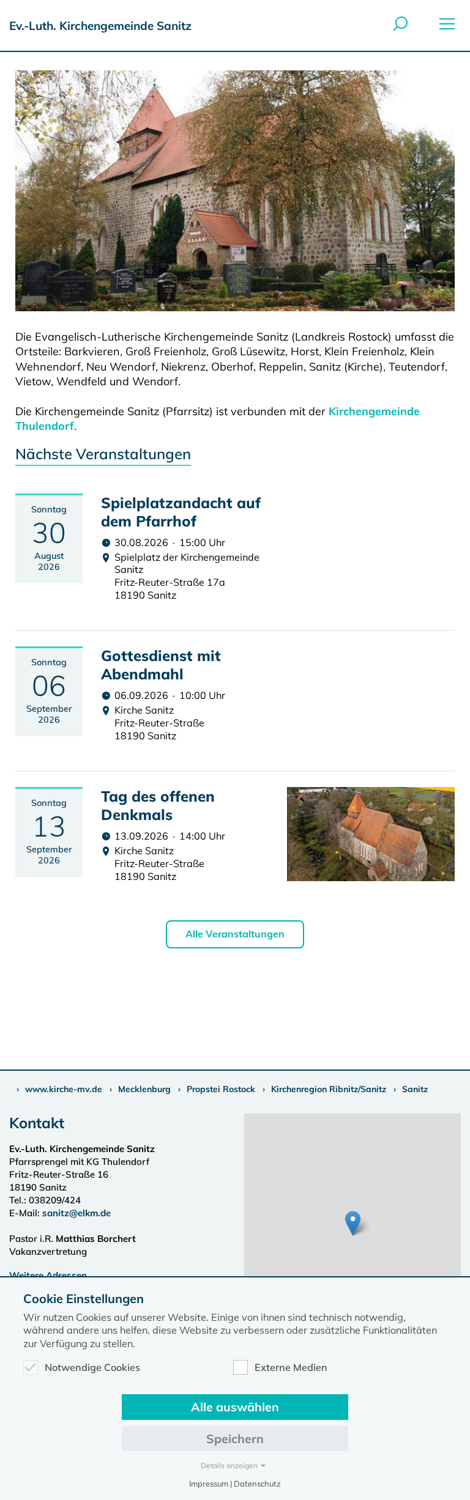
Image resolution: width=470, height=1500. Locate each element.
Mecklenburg (144, 1089)
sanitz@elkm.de (76, 1213)
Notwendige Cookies (92, 1367)
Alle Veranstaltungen (235, 934)
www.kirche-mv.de (63, 1089)
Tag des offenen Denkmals (158, 805)
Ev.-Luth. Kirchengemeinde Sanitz (100, 25)
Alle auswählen (235, 1406)
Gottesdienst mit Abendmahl (161, 664)
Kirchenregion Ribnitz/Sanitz (328, 1089)
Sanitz (415, 1089)
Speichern (235, 1438)
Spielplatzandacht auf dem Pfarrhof (181, 511)
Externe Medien (291, 1367)
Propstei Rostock (221, 1089)
